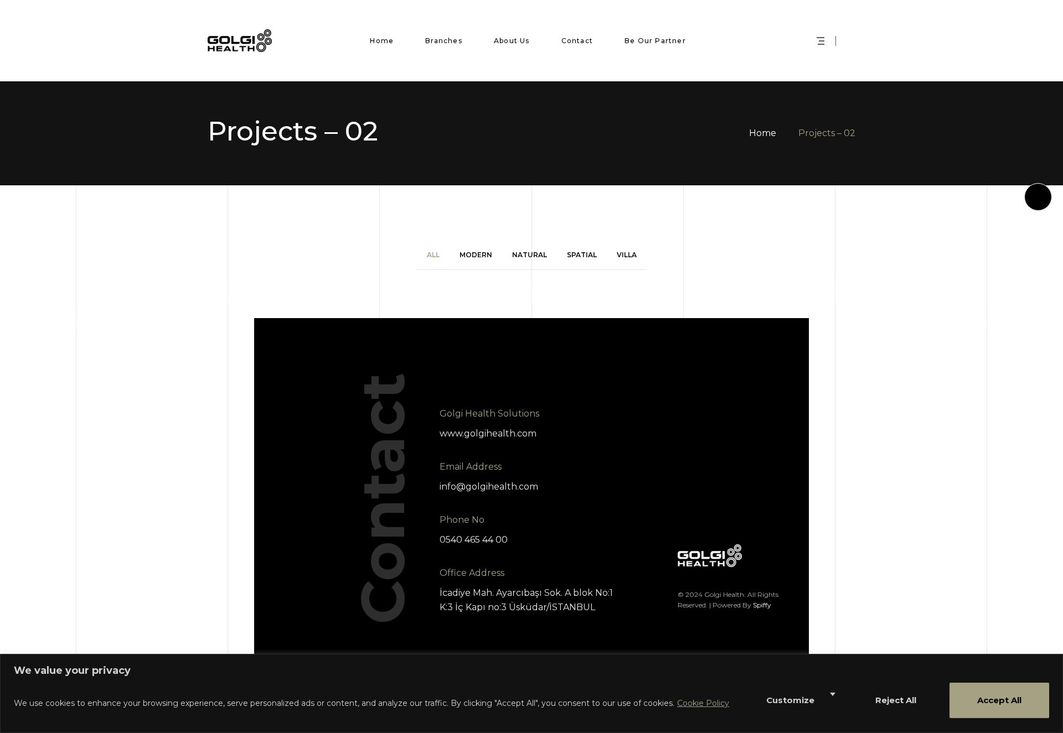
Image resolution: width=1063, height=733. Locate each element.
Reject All (895, 700)
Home (762, 133)
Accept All (999, 700)
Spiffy (762, 605)
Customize (790, 700)
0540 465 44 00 (474, 539)
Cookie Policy (703, 703)
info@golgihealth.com (489, 486)
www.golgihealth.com (488, 433)
